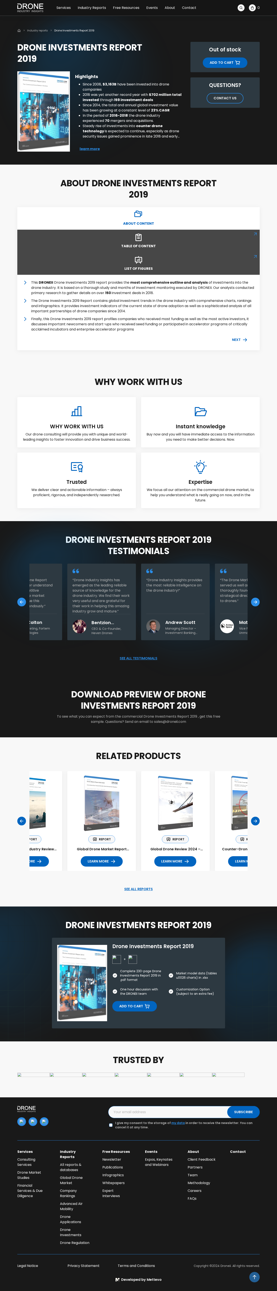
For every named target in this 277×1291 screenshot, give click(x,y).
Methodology (199, 1182)
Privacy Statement (84, 1265)
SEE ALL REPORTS (138, 889)
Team (193, 1175)
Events (152, 7)
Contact (189, 7)
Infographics (113, 1175)
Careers (194, 1190)
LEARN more (98, 861)
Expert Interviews (111, 1193)
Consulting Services (26, 1162)
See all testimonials (138, 658)
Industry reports (37, 30)
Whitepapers (113, 1182)
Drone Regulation (74, 1242)
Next (236, 339)
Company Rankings (68, 1193)
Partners (195, 1167)
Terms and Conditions (136, 1265)
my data (178, 1123)
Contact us (225, 98)
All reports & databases (70, 1167)
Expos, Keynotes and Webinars (158, 1162)
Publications (112, 1167)
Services (63, 7)
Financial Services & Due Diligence (30, 1190)
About (170, 7)
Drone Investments (70, 1232)
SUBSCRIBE (243, 1111)
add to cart (222, 62)
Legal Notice (27, 1265)
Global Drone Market (71, 1180)
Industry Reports (92, 7)
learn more (90, 148)
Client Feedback (202, 1159)
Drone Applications (70, 1219)
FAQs (192, 1198)
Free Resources (126, 7)
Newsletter (111, 1159)
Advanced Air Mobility (71, 1206)
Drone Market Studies (29, 1175)
